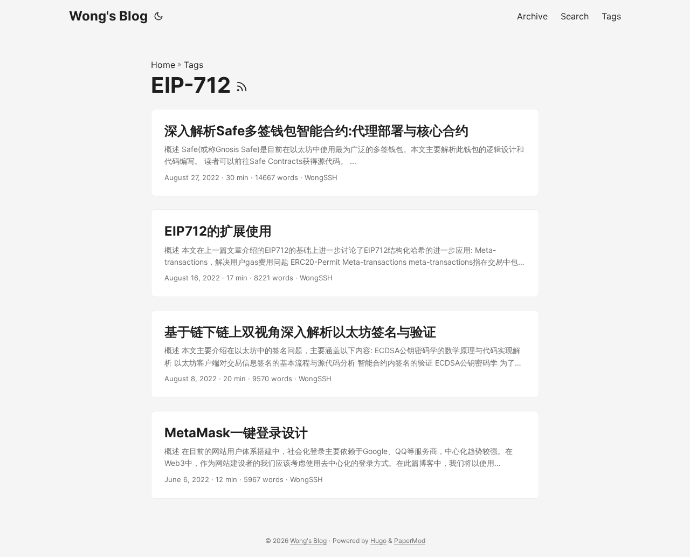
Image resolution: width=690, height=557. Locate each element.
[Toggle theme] (158, 16)
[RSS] (242, 85)
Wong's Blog (108, 16)
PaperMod (409, 541)
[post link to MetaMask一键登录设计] (345, 454)
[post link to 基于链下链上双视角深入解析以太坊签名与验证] (345, 354)
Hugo (378, 541)
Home (163, 64)
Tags (193, 64)
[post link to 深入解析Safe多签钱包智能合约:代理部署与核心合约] (345, 152)
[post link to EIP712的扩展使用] (345, 253)
